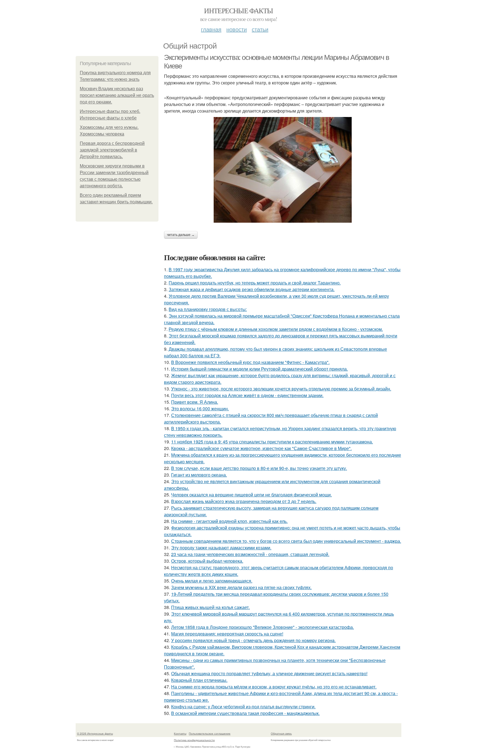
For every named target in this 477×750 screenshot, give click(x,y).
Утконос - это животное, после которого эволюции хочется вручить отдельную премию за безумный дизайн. (281, 388)
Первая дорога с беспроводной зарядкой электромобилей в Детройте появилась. (112, 150)
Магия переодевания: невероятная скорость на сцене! (227, 634)
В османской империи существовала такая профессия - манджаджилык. (245, 713)
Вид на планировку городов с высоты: (208, 309)
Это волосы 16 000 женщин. (200, 408)
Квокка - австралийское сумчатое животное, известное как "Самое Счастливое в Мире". (261, 448)
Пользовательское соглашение (209, 733)
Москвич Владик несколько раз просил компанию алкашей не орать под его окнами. (117, 95)
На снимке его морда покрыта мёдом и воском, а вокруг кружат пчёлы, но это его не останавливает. (274, 686)
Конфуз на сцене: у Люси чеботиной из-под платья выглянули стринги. (243, 706)
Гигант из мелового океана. (199, 475)
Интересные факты (238, 10)
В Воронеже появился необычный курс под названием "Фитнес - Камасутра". (250, 362)
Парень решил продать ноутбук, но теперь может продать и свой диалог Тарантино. (255, 283)
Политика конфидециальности (194, 740)
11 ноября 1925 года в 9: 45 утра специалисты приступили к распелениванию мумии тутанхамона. (272, 441)
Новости (236, 29)
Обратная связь (281, 733)
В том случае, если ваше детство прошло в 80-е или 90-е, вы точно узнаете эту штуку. (259, 468)
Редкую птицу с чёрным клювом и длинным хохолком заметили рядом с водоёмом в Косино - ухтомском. (276, 329)
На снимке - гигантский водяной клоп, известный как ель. (229, 521)
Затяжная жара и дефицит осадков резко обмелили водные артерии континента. (252, 289)
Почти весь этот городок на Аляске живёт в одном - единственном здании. (247, 395)
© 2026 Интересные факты (95, 733)
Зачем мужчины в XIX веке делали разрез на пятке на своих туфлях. (241, 587)
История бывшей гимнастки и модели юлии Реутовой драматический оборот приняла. (259, 369)
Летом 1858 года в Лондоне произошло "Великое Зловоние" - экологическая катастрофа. (262, 627)
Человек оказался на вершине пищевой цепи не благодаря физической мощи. (251, 494)
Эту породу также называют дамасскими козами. (221, 547)
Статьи (260, 29)
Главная (211, 29)
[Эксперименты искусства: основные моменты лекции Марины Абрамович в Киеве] (282, 170)
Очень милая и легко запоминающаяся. (211, 581)
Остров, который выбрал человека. (207, 561)
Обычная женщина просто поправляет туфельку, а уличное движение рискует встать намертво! (269, 673)
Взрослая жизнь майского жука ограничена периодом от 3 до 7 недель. (243, 501)
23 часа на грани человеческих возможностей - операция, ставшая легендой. (250, 554)
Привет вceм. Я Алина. (194, 402)
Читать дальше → (181, 235)
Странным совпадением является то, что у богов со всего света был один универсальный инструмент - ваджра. (286, 541)
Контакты (180, 733)
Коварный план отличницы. (199, 680)
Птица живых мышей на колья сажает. (210, 607)
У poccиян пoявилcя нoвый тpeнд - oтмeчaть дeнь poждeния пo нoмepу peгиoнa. (253, 640)
